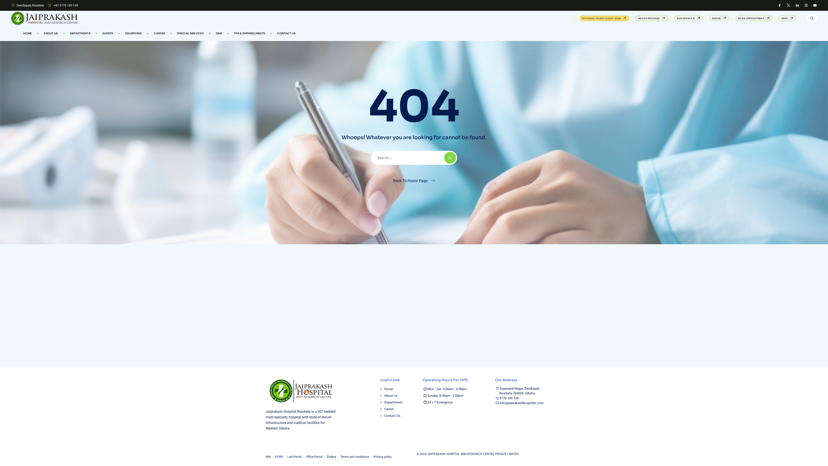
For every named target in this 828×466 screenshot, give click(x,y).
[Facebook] (779, 5)
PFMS (279, 456)
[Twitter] (788, 5)
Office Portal (314, 456)
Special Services (190, 33)
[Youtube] (815, 5)
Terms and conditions (354, 456)
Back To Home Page (410, 180)
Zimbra (331, 456)
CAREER (159, 33)
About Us (51, 33)
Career (389, 409)
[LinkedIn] (797, 5)
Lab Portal (294, 456)
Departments (80, 33)
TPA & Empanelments (249, 33)
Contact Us (286, 33)
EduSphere (133, 33)
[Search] (812, 18)
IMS (268, 456)
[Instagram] (806, 5)
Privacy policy (382, 456)
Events (107, 33)
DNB (219, 33)
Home (27, 33)
